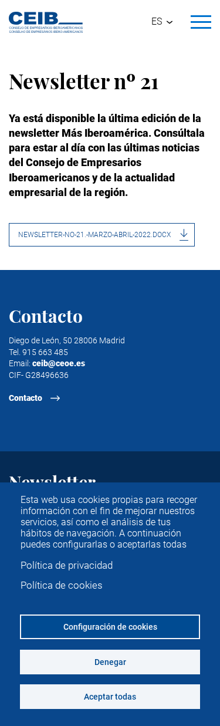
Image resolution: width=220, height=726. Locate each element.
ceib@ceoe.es (58, 363)
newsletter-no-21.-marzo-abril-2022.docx (94, 235)
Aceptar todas (110, 696)
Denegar (110, 662)
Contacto (25, 398)
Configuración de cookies (110, 627)
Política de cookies (62, 585)
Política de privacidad (67, 565)
